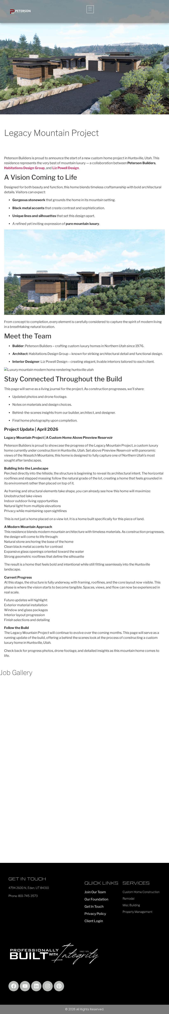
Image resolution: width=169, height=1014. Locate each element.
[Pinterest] (59, 986)
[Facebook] (13, 986)
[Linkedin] (36, 986)
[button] (90, 9)
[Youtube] (25, 986)
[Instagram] (47, 986)
